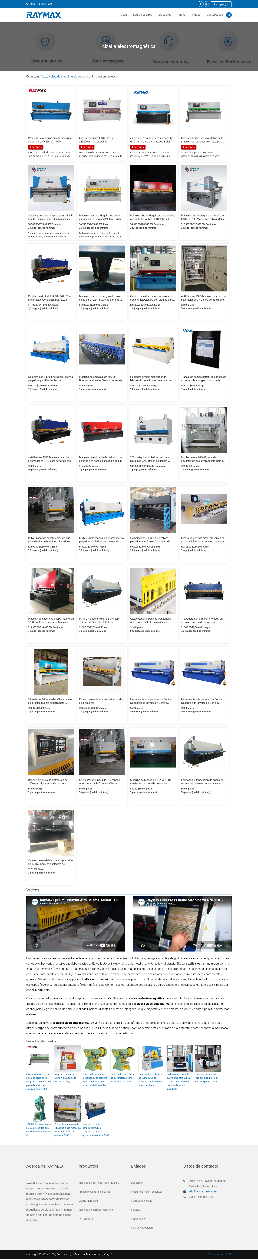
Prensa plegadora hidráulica (94, 1191)
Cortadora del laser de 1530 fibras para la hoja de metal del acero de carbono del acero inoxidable (178, 1081)
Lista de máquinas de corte (67, 76)
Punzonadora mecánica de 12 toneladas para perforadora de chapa (122, 1078)
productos (164, 14)
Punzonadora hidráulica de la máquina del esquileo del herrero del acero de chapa (150, 1079)
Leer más (87, 147)
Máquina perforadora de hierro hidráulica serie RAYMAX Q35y (66, 1078)
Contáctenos (215, 14)
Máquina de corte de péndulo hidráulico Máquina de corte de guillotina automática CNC (95, 1129)
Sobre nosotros (142, 14)
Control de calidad (141, 1200)
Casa (124, 14)
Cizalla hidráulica (88, 1200)
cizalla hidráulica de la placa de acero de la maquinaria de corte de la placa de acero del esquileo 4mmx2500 (39, 1081)
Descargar (137, 1182)
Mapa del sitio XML (220, 1254)
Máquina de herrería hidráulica (96, 1209)
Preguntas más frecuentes (147, 1191)
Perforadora (86, 1218)
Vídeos (196, 14)
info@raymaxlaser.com (203, 1191)
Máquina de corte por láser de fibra (99, 1182)
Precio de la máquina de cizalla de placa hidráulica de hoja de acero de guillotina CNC (67, 1129)
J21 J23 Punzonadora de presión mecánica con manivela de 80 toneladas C (39, 1129)
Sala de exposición (142, 1227)
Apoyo (182, 14)
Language (221, 4)
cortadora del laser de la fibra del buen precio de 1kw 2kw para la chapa (207, 1078)
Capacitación (138, 1218)
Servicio (135, 1209)
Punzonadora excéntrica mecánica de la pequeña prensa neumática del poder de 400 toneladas (94, 1079)
